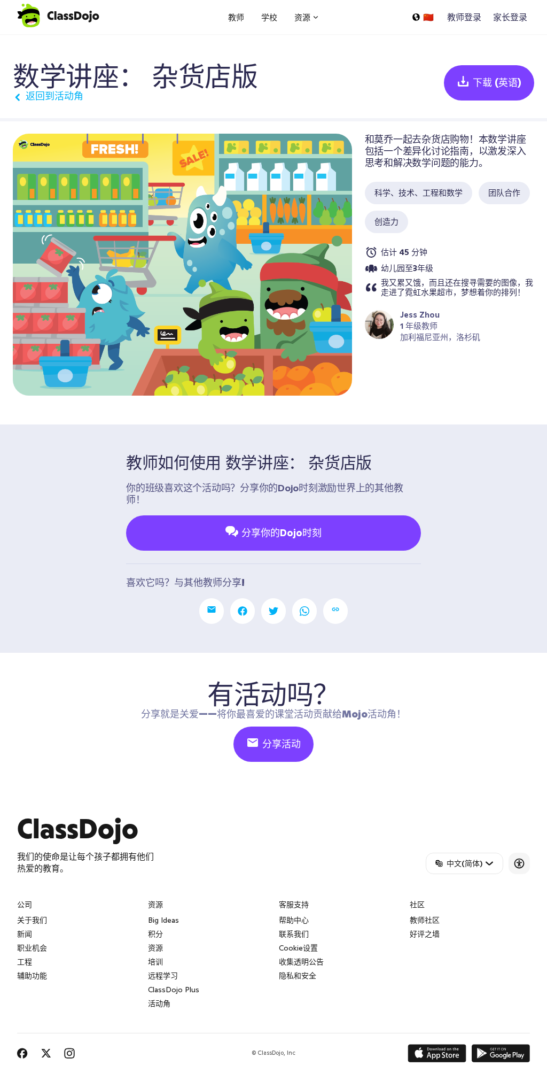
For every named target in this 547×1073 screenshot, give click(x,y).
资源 (155, 948)
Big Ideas (163, 920)
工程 (24, 962)
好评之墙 (425, 934)
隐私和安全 (297, 976)
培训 (155, 962)
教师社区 (425, 920)
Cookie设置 (298, 948)
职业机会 (32, 948)
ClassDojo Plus (173, 989)
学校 (269, 17)
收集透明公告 (301, 962)
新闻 (24, 934)
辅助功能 (32, 976)
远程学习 (163, 976)
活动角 (159, 1003)
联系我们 (294, 934)
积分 (155, 934)
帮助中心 (294, 920)
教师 (236, 17)
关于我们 (32, 920)
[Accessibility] (519, 863)
